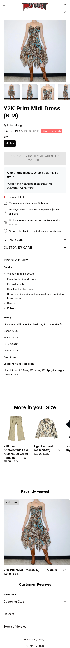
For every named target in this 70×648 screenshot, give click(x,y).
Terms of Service (15, 626)
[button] (64, 4)
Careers (9, 614)
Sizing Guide (14, 240)
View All (10, 594)
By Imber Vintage (13, 125)
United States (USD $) (33, 639)
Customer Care (18, 247)
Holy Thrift (39, 646)
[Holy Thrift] (35, 7)
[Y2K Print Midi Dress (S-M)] (12, 92)
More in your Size (35, 407)
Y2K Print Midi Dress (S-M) (21, 570)
